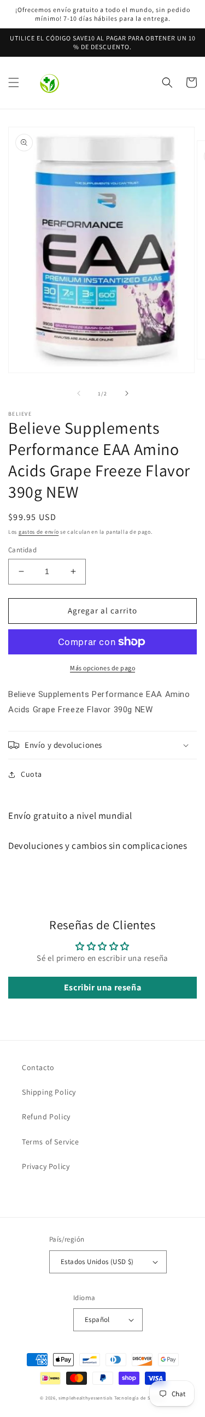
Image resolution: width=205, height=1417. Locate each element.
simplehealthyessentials (85, 1398)
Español (97, 1319)
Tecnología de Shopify (139, 1398)
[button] (14, 82)
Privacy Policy (45, 1166)
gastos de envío (39, 531)
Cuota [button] (31, 774)
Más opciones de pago (102, 668)
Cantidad (22, 549)
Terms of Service (50, 1142)
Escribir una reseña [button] (102, 987)
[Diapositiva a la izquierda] (79, 393)
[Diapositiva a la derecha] (127, 393)
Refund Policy (46, 1116)
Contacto (38, 1067)
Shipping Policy (49, 1092)
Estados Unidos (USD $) (97, 1261)
